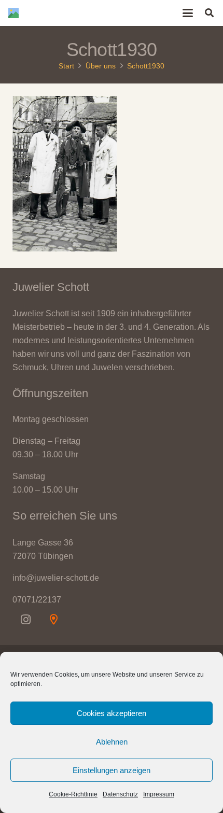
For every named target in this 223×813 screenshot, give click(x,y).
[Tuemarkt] (53, 620)
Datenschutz (120, 794)
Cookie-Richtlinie (73, 794)
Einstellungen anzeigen (111, 770)
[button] (188, 13)
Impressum (158, 794)
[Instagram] (25, 620)
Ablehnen (112, 741)
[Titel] (13, 13)
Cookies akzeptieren (111, 713)
